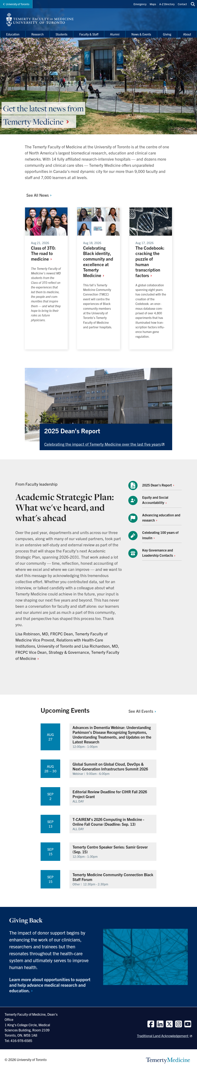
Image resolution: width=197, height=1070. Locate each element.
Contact (182, 4)
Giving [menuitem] (167, 34)
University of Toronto (17, 4)
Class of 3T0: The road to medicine (43, 253)
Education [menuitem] (12, 34)
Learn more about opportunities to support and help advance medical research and (49, 985)
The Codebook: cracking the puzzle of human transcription (149, 261)
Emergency (140, 4)
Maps (153, 4)
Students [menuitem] (61, 34)
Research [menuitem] (37, 34)
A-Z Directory (166, 4)
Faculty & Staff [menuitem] (88, 34)
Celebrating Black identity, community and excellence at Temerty (98, 261)
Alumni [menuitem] (114, 34)
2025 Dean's (157, 485)
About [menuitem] (187, 34)
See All (38, 194)
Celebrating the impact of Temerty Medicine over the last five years (102, 444)
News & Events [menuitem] (141, 34)
